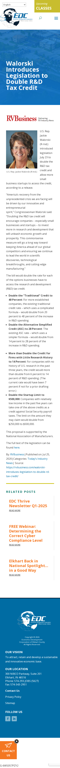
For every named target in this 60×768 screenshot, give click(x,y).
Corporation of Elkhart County (32, 642)
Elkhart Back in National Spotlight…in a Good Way (28, 565)
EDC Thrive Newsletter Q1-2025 (28, 503)
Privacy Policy (13, 697)
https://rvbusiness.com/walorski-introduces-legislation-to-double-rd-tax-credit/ (28, 472)
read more (14, 510)
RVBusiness (17, 454)
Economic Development (32, 639)
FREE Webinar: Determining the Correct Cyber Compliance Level (26, 533)
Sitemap (10, 703)
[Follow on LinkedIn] (14, 718)
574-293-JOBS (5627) (26, 681)
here (17, 447)
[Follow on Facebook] (7, 718)
